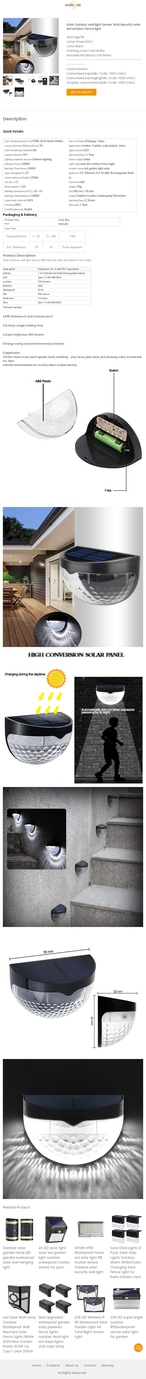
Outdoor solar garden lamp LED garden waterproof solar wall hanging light (18, 1258)
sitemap (108, 1365)
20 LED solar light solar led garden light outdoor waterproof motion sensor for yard (54, 1258)
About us (71, 1365)
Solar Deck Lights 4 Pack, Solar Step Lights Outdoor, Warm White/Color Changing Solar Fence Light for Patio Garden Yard (125, 1262)
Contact (90, 1365)
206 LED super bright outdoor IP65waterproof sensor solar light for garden (126, 1327)
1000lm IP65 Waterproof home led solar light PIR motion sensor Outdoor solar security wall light (89, 1260)
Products (53, 1365)
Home (36, 1365)
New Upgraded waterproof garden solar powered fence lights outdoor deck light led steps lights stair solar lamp (54, 1332)
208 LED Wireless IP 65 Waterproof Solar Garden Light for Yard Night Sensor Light (91, 1327)
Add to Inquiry (81, 92)
